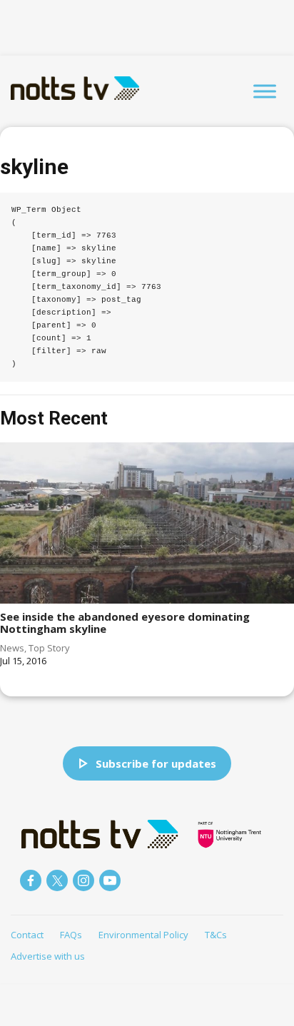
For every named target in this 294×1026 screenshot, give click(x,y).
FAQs (71, 934)
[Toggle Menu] (264, 91)
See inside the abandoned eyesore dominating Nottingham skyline (125, 622)
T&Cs (216, 934)
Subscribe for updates (156, 763)
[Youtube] (110, 880)
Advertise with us (48, 956)
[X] (57, 880)
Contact (27, 934)
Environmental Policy (143, 934)
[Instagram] (83, 880)
